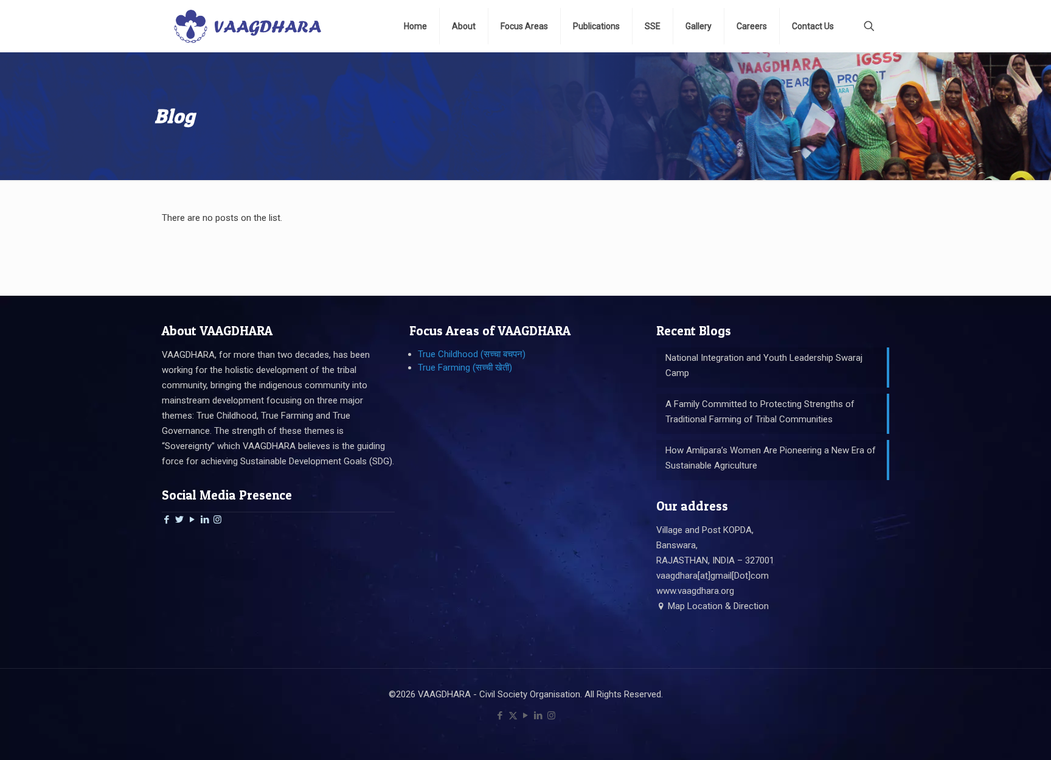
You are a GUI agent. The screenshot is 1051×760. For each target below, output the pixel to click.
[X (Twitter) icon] (513, 715)
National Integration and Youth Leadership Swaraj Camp (763, 365)
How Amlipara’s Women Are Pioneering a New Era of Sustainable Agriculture (770, 458)
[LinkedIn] (204, 519)
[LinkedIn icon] (538, 715)
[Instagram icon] (551, 715)
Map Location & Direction (717, 606)
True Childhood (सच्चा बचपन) (472, 354)
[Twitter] (179, 519)
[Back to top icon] (992, 735)
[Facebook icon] (500, 715)
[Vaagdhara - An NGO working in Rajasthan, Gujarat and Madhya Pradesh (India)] (247, 26)
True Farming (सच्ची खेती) (465, 367)
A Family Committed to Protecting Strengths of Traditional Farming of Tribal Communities (760, 412)
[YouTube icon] (525, 715)
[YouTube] (191, 519)
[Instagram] (217, 519)
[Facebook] (166, 519)
